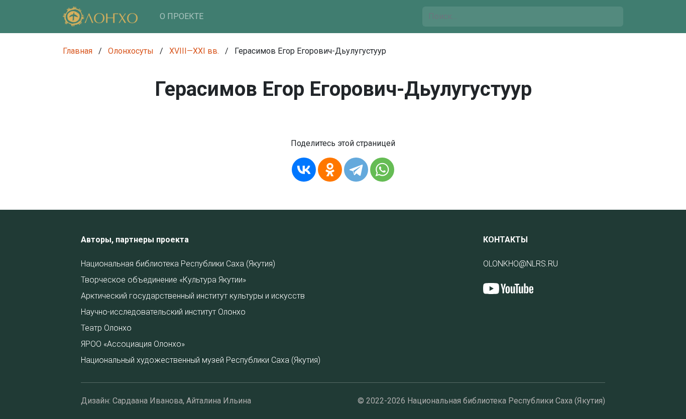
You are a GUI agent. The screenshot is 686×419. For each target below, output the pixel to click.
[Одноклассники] (330, 170)
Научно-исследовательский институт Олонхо (163, 312)
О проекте (181, 16)
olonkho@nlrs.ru (520, 263)
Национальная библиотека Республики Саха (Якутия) (178, 263)
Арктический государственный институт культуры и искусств (193, 296)
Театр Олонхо (106, 328)
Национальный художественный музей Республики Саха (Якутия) (200, 360)
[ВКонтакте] (304, 170)
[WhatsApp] (382, 170)
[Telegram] (356, 170)
